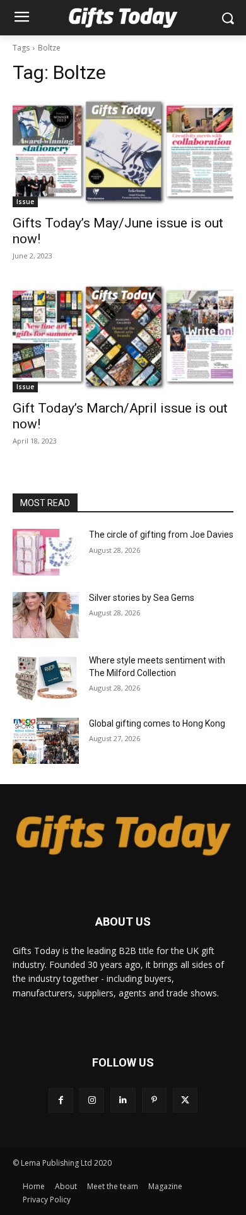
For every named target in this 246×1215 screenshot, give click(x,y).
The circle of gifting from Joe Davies (161, 534)
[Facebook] (61, 1100)
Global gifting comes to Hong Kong (157, 723)
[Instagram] (91, 1100)
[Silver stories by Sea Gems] (46, 615)
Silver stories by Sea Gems (141, 598)
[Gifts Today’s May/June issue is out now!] (123, 152)
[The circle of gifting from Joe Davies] (46, 552)
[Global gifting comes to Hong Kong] (46, 741)
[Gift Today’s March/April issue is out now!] (123, 337)
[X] (185, 1100)
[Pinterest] (154, 1100)
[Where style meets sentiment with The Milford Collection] (46, 678)
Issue (25, 201)
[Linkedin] (122, 1100)
